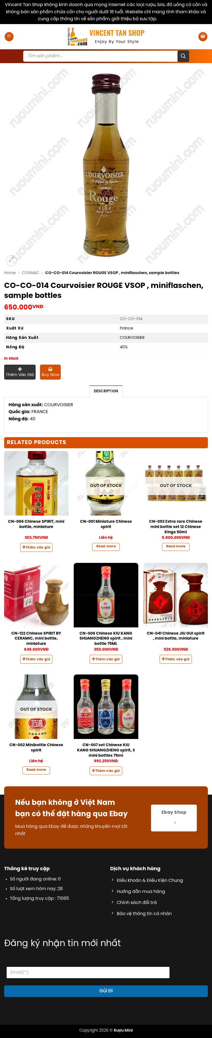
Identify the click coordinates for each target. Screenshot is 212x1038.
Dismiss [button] (166, 19)
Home (10, 273)
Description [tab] (106, 391)
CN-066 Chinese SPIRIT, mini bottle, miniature (36, 524)
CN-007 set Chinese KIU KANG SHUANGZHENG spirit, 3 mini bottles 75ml (106, 750)
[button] (9, 36)
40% (124, 347)
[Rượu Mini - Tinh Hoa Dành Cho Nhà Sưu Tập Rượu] (106, 37)
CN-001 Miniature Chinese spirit (106, 524)
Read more (106, 546)
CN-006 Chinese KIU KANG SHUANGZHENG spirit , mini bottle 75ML (106, 638)
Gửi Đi (106, 990)
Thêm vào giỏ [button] (38, 547)
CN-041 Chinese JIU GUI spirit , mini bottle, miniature (176, 636)
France (126, 328)
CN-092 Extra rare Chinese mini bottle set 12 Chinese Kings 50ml (175, 526)
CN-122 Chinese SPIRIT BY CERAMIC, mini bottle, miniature (36, 638)
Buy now (50, 375)
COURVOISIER (132, 338)
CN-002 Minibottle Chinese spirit (36, 748)
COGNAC (30, 273)
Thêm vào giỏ (20, 375)
